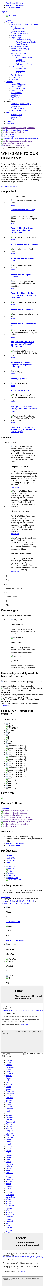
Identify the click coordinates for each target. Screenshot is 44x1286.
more (13, 205)
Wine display (16, 106)
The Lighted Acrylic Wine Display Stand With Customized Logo (24, 409)
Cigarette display (17, 29)
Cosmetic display (17, 108)
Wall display (20, 73)
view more (5, 186)
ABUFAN (12, 901)
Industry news (16, 115)
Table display (21, 71)
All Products (24, 903)
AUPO (11, 903)
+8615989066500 (13, 7)
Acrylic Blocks (16, 75)
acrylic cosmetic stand (20, 390)
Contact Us (10, 123)
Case (13, 119)
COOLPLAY (22, 901)
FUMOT (4, 903)
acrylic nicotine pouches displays (24, 244)
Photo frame (20, 62)
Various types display (19, 53)
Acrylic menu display (24, 57)
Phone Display (21, 44)
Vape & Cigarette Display (21, 104)
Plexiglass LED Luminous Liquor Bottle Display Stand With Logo (22, 364)
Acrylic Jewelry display (20, 46)
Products (9, 22)
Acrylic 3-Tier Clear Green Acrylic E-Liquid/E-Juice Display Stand (22, 230)
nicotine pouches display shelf (23, 309)
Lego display (16, 51)
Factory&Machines (18, 84)
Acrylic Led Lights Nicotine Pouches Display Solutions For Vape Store (23, 295)
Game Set (14, 79)
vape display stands (19, 378)
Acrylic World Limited (14, 3)
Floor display (21, 68)
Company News (17, 117)
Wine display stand (18, 31)
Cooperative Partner (18, 88)
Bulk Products (16, 93)
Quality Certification (19, 86)
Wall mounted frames (24, 64)
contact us (13, 186)
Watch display (16, 35)
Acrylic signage (17, 55)
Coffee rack (15, 77)
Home (8, 20)
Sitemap (4, 901)
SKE (17, 903)
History (13, 99)
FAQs (8, 121)
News (8, 112)
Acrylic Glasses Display (20, 49)
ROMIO (32, 901)
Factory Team (11, 860)
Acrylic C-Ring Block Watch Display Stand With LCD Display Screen (22, 344)
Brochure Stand (17, 66)
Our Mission (15, 95)
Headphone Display (23, 40)
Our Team (15, 97)
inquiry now (5, 897)
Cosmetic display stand (19, 33)
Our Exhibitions (17, 90)
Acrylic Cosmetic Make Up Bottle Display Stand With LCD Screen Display (24, 429)
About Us (9, 82)
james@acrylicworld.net (15, 5)
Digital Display (16, 37)
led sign (19, 60)
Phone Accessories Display (26, 42)
